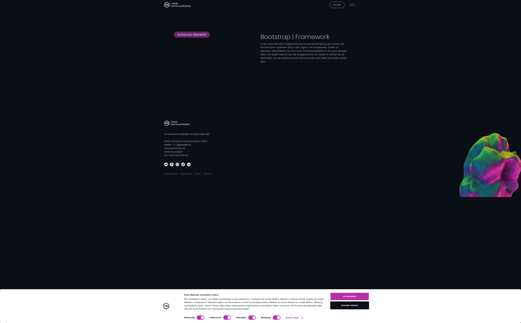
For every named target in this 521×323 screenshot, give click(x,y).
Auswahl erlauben (349, 305)
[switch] (227, 317)
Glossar (207, 173)
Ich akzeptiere (349, 296)
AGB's (198, 173)
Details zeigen (292, 317)
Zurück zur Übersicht (192, 35)
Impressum (186, 173)
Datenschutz (171, 173)
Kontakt (337, 4)
